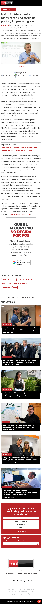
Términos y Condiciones (24, 573)
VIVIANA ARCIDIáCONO (9, 287)
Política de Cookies (25, 571)
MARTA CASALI (6, 283)
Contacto (30, 576)
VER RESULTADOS (21, 531)
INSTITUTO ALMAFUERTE (25, 280)
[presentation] (5, 57)
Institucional (21, 576)
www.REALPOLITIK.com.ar (20, 214)
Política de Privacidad (9, 571)
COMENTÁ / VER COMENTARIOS (21, 298)
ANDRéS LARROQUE (8, 280)
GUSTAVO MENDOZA (20, 283)
